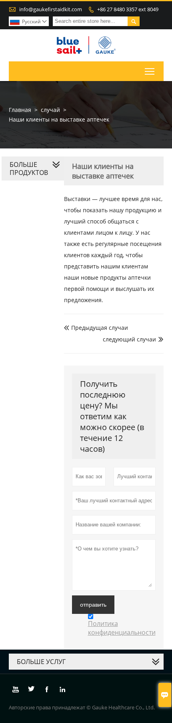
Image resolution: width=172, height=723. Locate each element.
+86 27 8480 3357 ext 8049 (127, 9)
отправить (93, 604)
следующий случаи (129, 339)
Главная (20, 110)
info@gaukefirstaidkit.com (50, 9)
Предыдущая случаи (96, 327)
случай (50, 110)
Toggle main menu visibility (150, 71)
